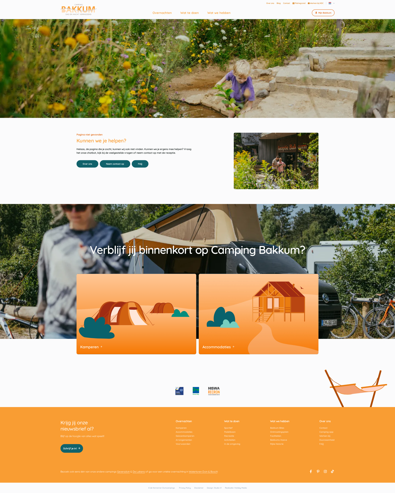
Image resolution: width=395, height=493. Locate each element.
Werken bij (324, 436)
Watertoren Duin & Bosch (203, 471)
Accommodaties (184, 432)
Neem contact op (115, 163)
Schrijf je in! (70, 448)
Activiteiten (229, 440)
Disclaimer (199, 488)
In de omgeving (232, 444)
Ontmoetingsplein (279, 432)
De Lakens (139, 471)
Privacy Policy (185, 488)
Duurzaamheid (327, 440)
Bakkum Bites (277, 428)
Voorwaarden (183, 444)
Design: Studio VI (214, 488)
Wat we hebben (219, 12)
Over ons (270, 3)
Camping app (326, 432)
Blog (279, 3)
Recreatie (229, 436)
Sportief (228, 428)
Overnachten (162, 12)
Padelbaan (229, 432)
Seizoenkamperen (185, 436)
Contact (286, 3)
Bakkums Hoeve (278, 440)
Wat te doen (189, 12)
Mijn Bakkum (324, 12)
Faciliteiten (275, 436)
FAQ (140, 163)
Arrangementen (184, 440)
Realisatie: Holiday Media (236, 488)
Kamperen (181, 428)
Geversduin (123, 471)
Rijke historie (276, 444)
